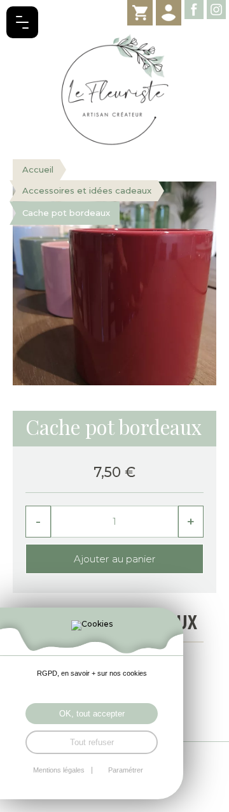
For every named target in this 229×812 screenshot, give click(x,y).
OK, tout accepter (92, 713)
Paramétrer (125, 770)
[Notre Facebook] (194, 9)
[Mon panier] (140, 12)
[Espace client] (168, 12)
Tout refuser (92, 742)
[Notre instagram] (216, 9)
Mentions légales (59, 770)
